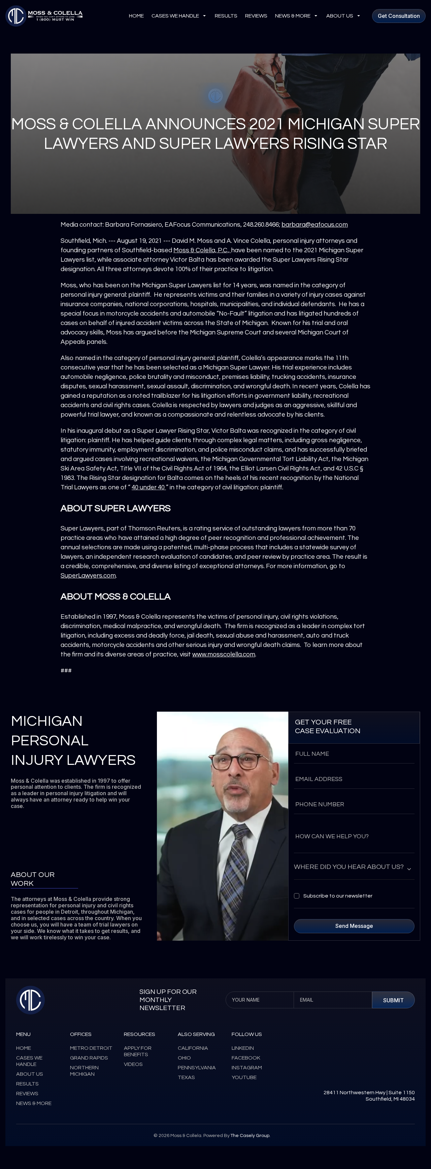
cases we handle (175, 16)
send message (354, 925)
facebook (246, 1058)
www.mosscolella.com (223, 654)
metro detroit (91, 1048)
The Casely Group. (250, 1135)
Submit (393, 1000)
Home (136, 16)
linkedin (243, 1048)
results (226, 16)
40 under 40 (149, 487)
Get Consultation (399, 15)
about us (339, 16)
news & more (292, 16)
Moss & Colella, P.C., (202, 250)
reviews (256, 16)
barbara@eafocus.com (314, 224)
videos (133, 1064)
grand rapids (89, 1058)
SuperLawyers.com (88, 575)
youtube (244, 1077)
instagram (247, 1067)
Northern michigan (84, 1071)
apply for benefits (138, 1051)
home (23, 1048)
